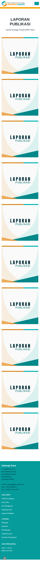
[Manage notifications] (4, 558)
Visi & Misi (5, 502)
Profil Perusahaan (8, 498)
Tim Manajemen (7, 506)
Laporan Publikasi (8, 513)
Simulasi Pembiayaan (9, 537)
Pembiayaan (6, 530)
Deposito (5, 526)
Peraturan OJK (7, 510)
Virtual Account (7, 534)
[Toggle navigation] (36, 3)
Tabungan (5, 522)
